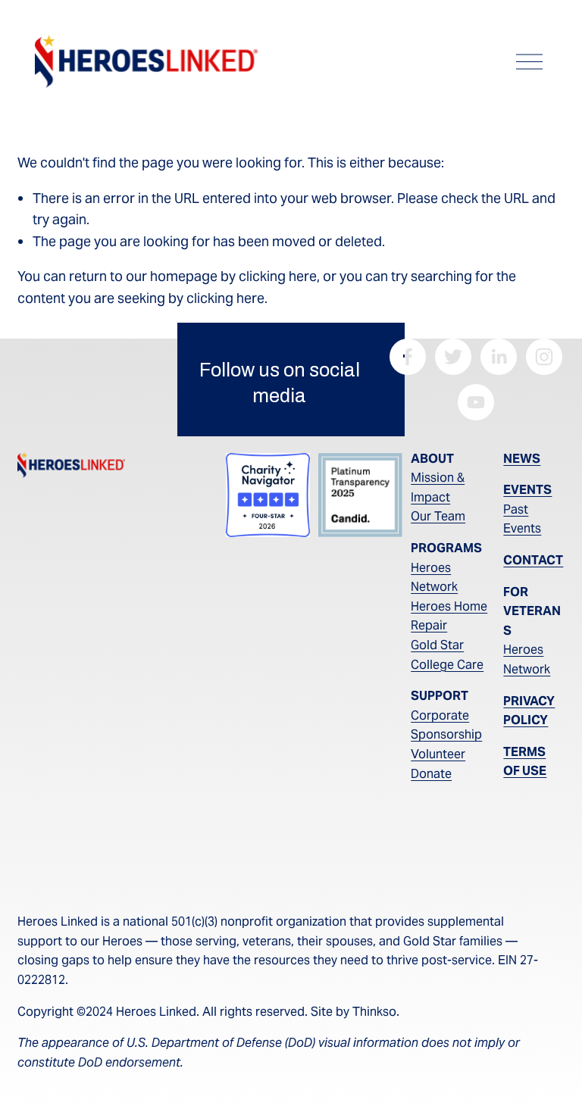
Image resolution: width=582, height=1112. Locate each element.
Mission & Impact (438, 487)
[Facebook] (408, 357)
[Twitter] (453, 357)
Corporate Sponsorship (446, 725)
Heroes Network (434, 577)
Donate (431, 774)
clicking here (278, 276)
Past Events (522, 519)
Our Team (438, 516)
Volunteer (438, 754)
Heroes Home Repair (449, 616)
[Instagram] (544, 357)
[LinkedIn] (498, 357)
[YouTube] (476, 402)
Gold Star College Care (447, 655)
